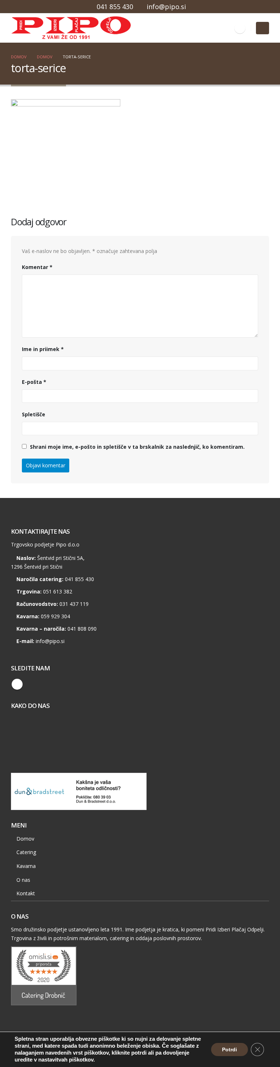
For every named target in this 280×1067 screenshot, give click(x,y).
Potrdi (229, 1049)
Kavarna (26, 865)
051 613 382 (57, 591)
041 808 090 (82, 628)
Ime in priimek (43, 349)
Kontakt (25, 893)
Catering (26, 852)
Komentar (37, 267)
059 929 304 (55, 616)
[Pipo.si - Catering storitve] (31, 28)
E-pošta (34, 381)
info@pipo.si (166, 6)
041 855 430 (115, 6)
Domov (25, 838)
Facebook (17, 684)
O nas (23, 879)
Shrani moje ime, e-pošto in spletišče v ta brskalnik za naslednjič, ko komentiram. (137, 446)
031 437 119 (74, 603)
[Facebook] (239, 28)
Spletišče (33, 414)
